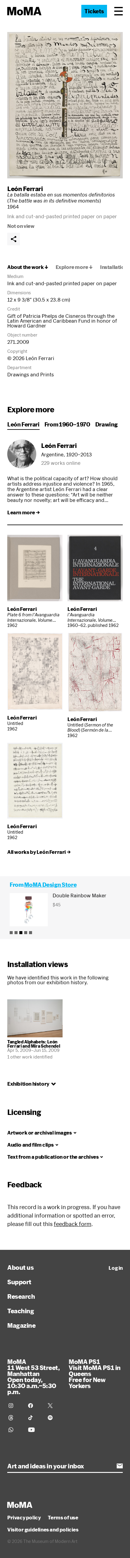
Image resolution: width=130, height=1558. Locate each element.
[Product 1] (11, 932)
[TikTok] (34, 1417)
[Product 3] (20, 932)
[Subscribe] (120, 1466)
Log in (116, 1268)
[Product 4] (25, 932)
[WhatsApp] (14, 1429)
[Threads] (14, 1417)
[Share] (13, 239)
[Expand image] (65, 105)
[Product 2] (16, 932)
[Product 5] (30, 932)
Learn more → (23, 512)
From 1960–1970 (67, 424)
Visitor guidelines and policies (43, 1529)
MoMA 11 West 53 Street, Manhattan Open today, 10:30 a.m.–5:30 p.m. (33, 1376)
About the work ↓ (27, 267)
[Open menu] (118, 11)
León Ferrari (25, 188)
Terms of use (63, 1517)
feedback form (72, 1224)
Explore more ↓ (74, 267)
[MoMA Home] (24, 11)
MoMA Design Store (50, 884)
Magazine (21, 1325)
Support (19, 1281)
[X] (54, 1405)
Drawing (106, 424)
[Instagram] (14, 1405)
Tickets (94, 11)
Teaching (20, 1310)
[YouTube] (34, 1429)
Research (21, 1296)
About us (20, 1267)
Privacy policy (24, 1517)
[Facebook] (34, 1405)
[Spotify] (54, 1417)
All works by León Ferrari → (38, 852)
